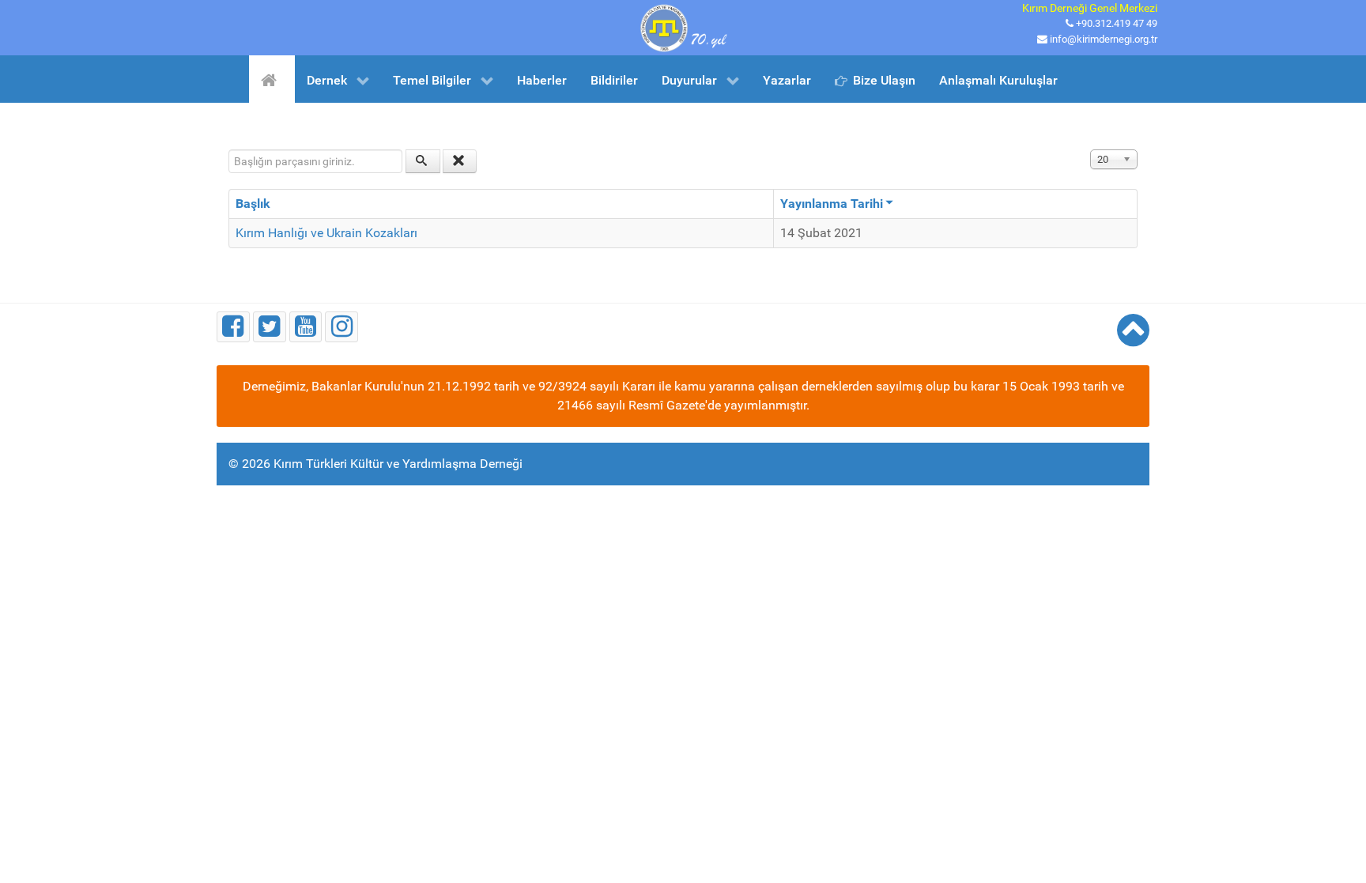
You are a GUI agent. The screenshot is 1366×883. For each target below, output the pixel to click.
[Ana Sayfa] (271, 79)
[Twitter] (269, 326)
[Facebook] (233, 326)
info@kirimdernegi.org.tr (1103, 39)
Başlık (253, 203)
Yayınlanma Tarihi (831, 203)
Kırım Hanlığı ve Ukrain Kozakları (326, 232)
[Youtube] (306, 326)
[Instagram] (341, 326)
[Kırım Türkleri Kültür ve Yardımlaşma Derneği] (683, 26)
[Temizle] (460, 161)
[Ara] (423, 161)
